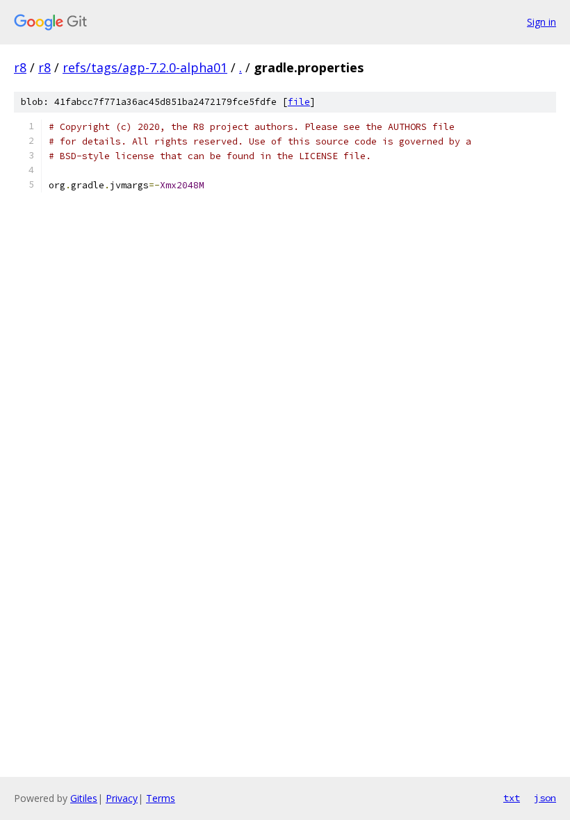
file (299, 102)
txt (511, 798)
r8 (20, 67)
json (545, 798)
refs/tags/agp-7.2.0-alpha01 (145, 67)
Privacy (122, 798)
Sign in (541, 21)
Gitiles (83, 798)
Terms (160, 798)
